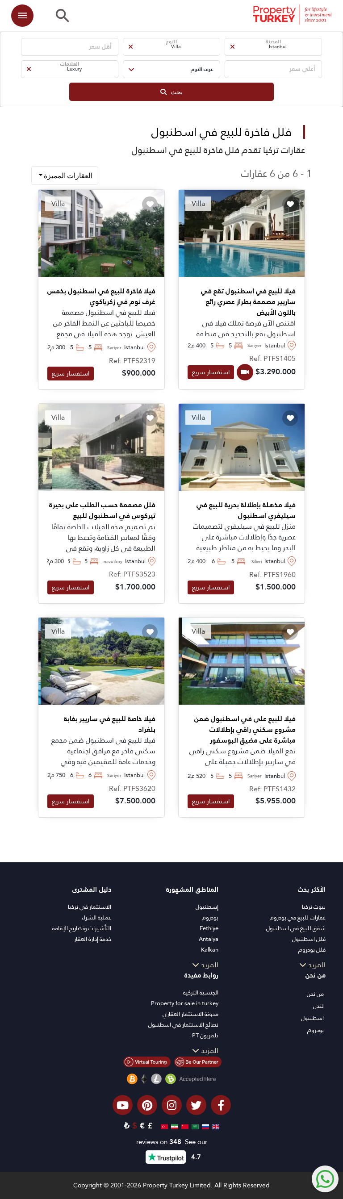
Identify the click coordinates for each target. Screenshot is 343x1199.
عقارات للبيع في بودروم (298, 917)
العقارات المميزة (67, 175)
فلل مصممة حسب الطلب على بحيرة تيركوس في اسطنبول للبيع (102, 510)
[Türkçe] (163, 1125)
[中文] (184, 1125)
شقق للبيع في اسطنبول (296, 928)
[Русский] (204, 1125)
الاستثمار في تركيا (89, 906)
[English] (214, 1125)
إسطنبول (207, 906)
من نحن (315, 993)
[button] (273, 47)
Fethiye (209, 928)
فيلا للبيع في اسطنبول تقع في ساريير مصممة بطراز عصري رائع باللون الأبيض (248, 302)
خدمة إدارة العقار (92, 938)
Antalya (208, 938)
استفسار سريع (211, 372)
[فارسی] (173, 1125)
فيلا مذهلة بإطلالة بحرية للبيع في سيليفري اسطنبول (246, 510)
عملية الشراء (96, 917)
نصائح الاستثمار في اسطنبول (183, 1024)
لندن (318, 1005)
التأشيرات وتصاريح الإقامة (81, 928)
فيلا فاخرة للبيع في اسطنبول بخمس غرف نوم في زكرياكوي (101, 296)
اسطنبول (312, 1018)
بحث (175, 92)
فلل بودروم (312, 949)
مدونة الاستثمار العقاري (190, 1013)
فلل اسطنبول (309, 938)
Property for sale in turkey (184, 1003)
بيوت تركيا (314, 906)
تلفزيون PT (205, 1035)
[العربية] (194, 1125)
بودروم (210, 917)
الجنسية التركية (200, 992)
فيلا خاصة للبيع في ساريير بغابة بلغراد (109, 724)
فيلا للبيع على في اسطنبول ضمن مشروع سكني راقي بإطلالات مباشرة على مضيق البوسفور (245, 730)
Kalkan (209, 949)
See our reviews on (171, 1142)
